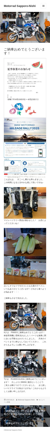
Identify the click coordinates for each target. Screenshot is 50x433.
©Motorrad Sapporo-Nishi (13, 430)
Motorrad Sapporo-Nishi (20, 6)
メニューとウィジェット (43, 8)
